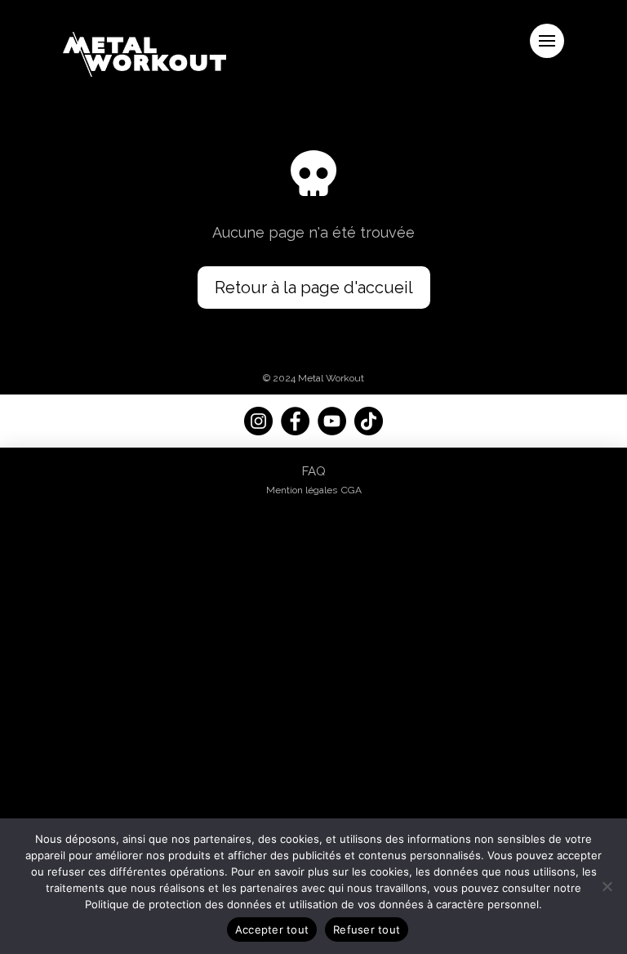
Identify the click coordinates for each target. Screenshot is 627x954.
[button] (547, 41)
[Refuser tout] (606, 886)
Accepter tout (272, 929)
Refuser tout (366, 929)
